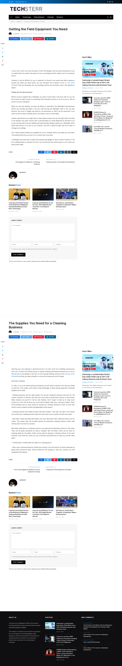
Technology (27, 17)
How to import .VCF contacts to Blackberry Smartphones (95, 635)
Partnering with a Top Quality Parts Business (60, 162)
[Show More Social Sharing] (58, 38)
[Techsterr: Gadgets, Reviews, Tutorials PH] (26, 9)
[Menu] (12, 17)
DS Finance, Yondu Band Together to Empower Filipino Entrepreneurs (66, 205)
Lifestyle (50, 17)
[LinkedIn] (2, 56)
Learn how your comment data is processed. (43, 261)
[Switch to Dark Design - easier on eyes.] (108, 17)
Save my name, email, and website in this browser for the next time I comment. (35, 249)
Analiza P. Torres (88, 640)
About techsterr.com (21, 1)
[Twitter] (2, 52)
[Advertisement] (80, 9)
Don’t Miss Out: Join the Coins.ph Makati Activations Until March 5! (103, 128)
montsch (16, 33)
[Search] (110, 17)
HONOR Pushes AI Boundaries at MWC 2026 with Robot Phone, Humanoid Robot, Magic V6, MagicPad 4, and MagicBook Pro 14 (103, 116)
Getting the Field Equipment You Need (58, 469)
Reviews (60, 17)
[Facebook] (2, 48)
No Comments (39, 33)
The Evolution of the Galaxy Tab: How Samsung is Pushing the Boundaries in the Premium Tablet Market (97, 627)
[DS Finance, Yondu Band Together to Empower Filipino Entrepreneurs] (66, 194)
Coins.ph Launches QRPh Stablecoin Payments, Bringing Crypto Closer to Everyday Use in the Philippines (102, 101)
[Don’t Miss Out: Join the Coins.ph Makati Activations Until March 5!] (87, 129)
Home (17, 17)
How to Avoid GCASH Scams (91, 642)
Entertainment (39, 17)
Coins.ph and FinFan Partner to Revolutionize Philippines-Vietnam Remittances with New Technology (18, 206)
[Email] (2, 65)
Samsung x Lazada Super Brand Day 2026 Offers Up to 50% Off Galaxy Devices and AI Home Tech (97, 82)
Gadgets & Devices (87, 88)
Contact (11, 1)
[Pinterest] (2, 60)
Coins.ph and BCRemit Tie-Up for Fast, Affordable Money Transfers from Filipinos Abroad (42, 206)
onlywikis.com (87, 623)
